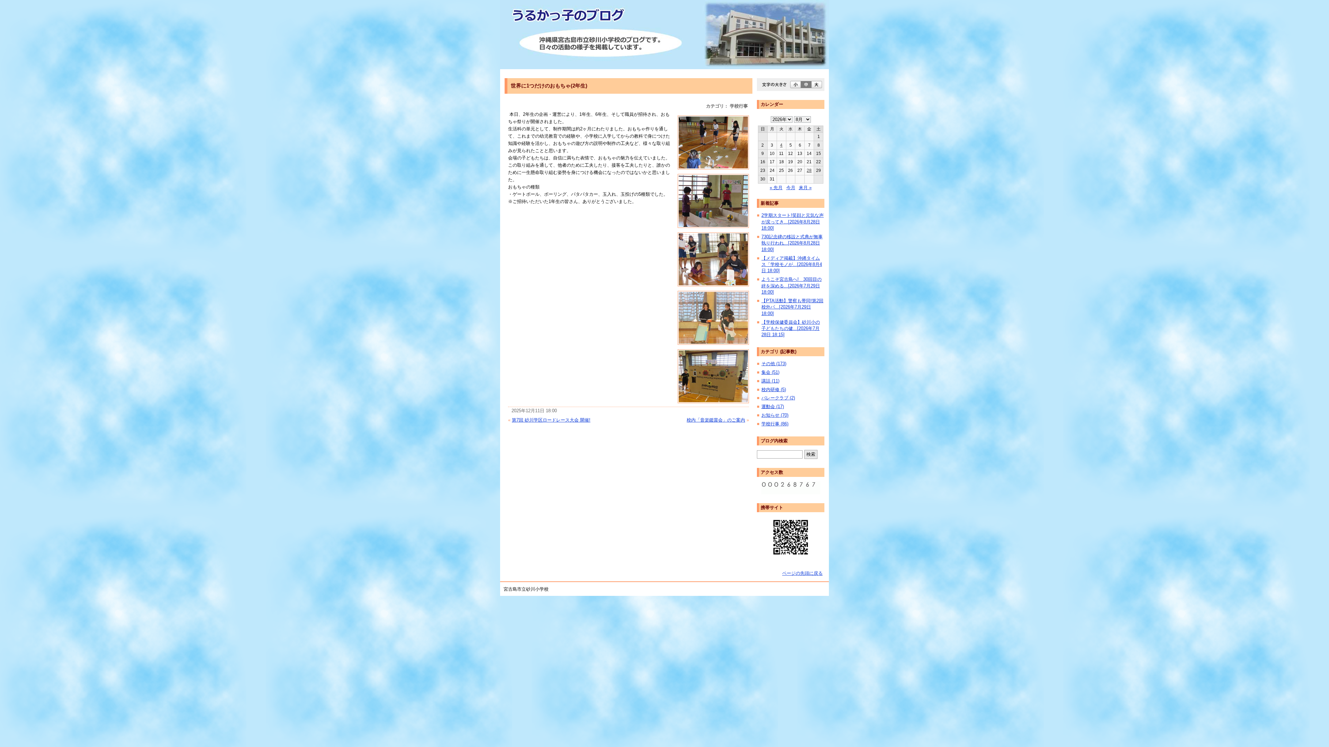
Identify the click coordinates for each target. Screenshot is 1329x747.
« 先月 (776, 187)
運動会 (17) (772, 406)
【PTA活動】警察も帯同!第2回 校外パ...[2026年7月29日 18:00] (792, 307)
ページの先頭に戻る (802, 573)
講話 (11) (770, 381)
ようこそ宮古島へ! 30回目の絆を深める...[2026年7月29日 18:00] (791, 286)
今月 (790, 187)
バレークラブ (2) (778, 397)
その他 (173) (773, 363)
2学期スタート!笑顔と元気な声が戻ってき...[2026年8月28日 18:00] (792, 222)
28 (809, 170)
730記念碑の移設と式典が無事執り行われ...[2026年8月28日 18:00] (792, 243)
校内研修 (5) (773, 389)
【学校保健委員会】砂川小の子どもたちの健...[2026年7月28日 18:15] (790, 329)
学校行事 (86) (774, 423)
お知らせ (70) (774, 415)
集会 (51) (770, 372)
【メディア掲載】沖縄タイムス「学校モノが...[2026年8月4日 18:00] (791, 265)
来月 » (805, 187)
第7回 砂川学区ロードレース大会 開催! (551, 420)
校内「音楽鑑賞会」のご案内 (716, 420)
